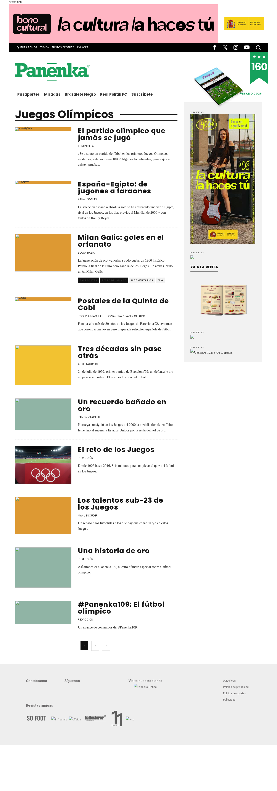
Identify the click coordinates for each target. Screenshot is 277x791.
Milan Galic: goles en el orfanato (121, 240)
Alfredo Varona (111, 316)
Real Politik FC (113, 94)
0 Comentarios (142, 280)
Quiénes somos (27, 47)
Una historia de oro (114, 551)
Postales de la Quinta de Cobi (123, 304)
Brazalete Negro (80, 94)
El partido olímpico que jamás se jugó (121, 134)
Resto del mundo (114, 280)
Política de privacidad (236, 686)
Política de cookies (234, 693)
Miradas (52, 94)
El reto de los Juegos (116, 449)
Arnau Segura (88, 199)
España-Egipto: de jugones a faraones (114, 187)
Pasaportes (28, 94)
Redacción (85, 458)
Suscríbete (142, 94)
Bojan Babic (86, 252)
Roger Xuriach (88, 316)
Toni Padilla (86, 146)
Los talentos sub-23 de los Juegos (120, 503)
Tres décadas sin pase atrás (120, 352)
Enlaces (82, 47)
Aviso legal (229, 680)
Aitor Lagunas (88, 364)
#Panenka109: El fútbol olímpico (121, 607)
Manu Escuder (88, 515)
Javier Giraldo (135, 316)
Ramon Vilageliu (89, 417)
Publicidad (229, 699)
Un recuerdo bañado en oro (122, 405)
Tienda (44, 47)
